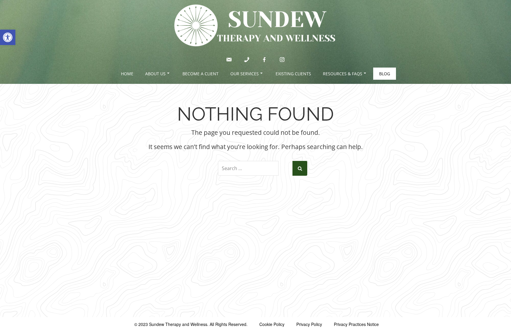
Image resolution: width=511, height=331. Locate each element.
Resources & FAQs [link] (342, 73)
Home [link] (127, 73)
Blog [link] (384, 73)
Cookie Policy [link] (271, 324)
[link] (7, 37)
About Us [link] (155, 73)
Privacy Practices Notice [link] (356, 324)
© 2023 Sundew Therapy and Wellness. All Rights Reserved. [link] (191, 324)
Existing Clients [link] (293, 73)
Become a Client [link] (200, 73)
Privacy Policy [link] (309, 324)
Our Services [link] (244, 73)
